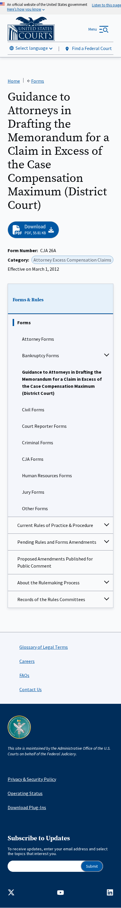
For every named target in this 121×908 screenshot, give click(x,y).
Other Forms (35, 508)
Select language (32, 48)
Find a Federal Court (91, 48)
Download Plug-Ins (27, 807)
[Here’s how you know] (60, 7)
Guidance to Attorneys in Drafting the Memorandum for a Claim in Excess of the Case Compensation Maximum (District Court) (62, 382)
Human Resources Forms (47, 475)
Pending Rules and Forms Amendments (56, 542)
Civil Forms (33, 410)
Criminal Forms (37, 442)
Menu (92, 29)
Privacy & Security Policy (32, 779)
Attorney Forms (38, 339)
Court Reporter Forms (44, 426)
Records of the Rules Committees (51, 599)
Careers (27, 661)
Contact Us (30, 689)
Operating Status (25, 793)
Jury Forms (33, 492)
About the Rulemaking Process (48, 583)
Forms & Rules (28, 300)
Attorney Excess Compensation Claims (72, 260)
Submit (92, 866)
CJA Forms (32, 459)
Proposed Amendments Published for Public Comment (55, 562)
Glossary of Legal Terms (43, 647)
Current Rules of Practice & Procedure (55, 525)
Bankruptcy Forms (40, 355)
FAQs (24, 675)
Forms (24, 322)
